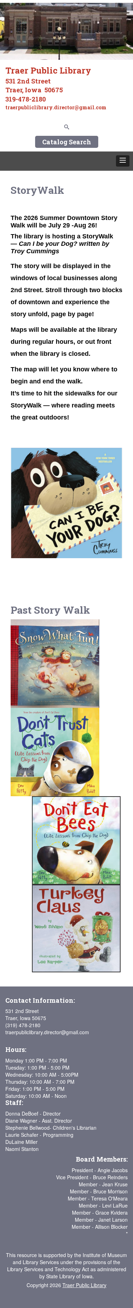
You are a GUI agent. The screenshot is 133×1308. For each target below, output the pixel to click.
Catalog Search (66, 142)
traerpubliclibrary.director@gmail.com (47, 1032)
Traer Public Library (84, 1285)
